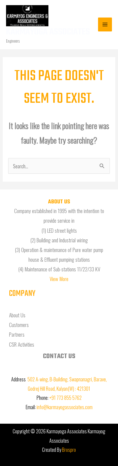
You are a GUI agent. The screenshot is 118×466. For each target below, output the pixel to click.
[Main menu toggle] (105, 24)
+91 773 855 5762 (65, 397)
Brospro (69, 449)
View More (59, 279)
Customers (19, 324)
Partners (17, 334)
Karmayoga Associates (48, 32)
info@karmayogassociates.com (65, 407)
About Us (17, 315)
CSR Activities (21, 344)
